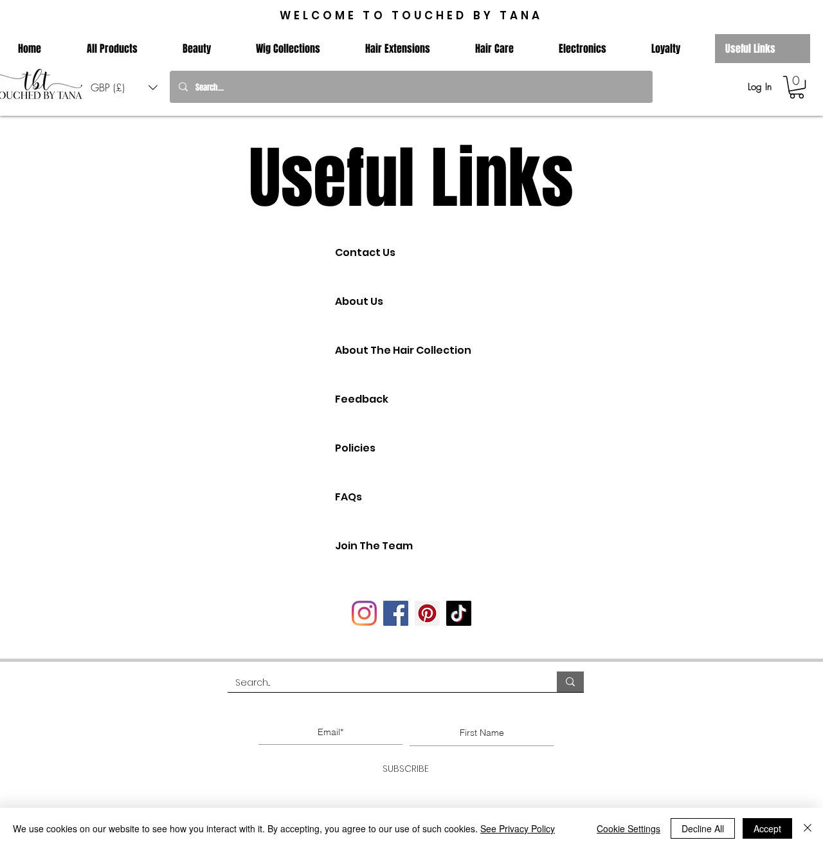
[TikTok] (458, 613)
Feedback (361, 399)
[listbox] (124, 87)
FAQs (348, 496)
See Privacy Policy (517, 828)
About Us (359, 301)
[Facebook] (395, 613)
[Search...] (570, 681)
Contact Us (365, 252)
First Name (478, 710)
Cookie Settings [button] (628, 828)
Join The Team (374, 545)
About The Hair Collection (403, 350)
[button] (124, 87)
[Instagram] (364, 613)
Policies (355, 448)
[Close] (807, 828)
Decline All (703, 828)
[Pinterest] (427, 613)
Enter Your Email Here (327, 710)
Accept (767, 828)
